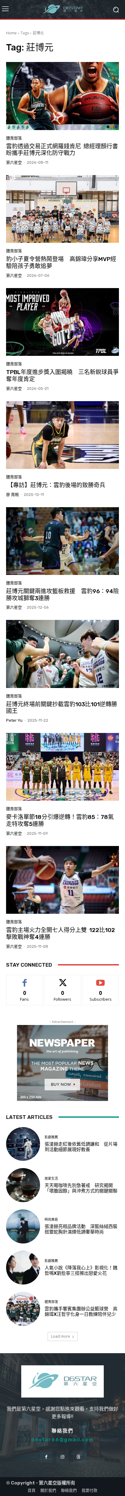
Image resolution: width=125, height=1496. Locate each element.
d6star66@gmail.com (62, 1440)
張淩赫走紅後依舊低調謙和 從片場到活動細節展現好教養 (81, 1146)
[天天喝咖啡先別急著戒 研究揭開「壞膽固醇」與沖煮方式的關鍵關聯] (23, 1185)
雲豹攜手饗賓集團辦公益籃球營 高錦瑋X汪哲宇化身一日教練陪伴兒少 (81, 1311)
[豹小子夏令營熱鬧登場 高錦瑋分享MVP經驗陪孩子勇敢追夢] (62, 209)
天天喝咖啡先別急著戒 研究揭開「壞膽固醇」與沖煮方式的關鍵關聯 (81, 1188)
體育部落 (14, 138)
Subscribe (100, 979)
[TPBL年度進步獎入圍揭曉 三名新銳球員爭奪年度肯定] (62, 322)
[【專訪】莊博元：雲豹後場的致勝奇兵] (62, 435)
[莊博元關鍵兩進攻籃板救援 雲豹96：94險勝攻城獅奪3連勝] (62, 541)
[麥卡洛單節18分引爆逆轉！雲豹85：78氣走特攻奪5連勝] (62, 767)
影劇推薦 (51, 1137)
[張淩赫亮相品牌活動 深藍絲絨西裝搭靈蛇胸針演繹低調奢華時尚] (23, 1226)
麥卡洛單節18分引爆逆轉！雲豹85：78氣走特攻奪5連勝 (60, 820)
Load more (60, 1336)
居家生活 (51, 1178)
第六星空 (14, 162)
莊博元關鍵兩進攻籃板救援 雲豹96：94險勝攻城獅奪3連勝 (62, 595)
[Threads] (79, 1457)
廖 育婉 (12, 494)
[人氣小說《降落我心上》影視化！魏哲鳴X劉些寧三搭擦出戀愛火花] (23, 1268)
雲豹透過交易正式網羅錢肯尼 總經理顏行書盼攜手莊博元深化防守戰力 (62, 150)
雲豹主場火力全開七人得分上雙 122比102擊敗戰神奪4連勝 (60, 934)
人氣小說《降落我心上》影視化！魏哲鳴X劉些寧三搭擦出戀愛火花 (81, 1270)
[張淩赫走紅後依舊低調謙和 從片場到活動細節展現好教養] (23, 1144)
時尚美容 (51, 1219)
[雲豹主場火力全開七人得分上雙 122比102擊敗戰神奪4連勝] (62, 880)
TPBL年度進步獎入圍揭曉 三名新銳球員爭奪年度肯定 (62, 376)
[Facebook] (46, 1457)
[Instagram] (62, 1457)
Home (11, 33)
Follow (63, 979)
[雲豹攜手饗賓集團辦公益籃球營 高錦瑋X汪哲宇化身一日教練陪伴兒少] (23, 1309)
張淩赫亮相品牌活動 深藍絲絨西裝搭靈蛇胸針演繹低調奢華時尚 (81, 1229)
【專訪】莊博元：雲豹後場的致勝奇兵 (55, 485)
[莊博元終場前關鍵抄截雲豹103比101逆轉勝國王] (62, 654)
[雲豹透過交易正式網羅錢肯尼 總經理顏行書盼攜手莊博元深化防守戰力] (62, 96)
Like (24, 979)
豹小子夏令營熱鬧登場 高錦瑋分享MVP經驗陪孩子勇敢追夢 (61, 263)
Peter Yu (14, 720)
